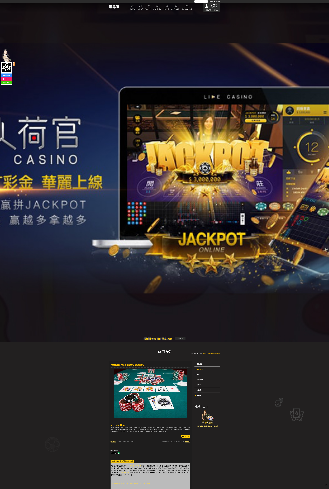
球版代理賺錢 (175, 9)
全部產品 (198, 364)
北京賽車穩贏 (125, 472)
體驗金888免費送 (187, 9)
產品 (195, 353)
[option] (150, 393)
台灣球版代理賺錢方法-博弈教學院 (207, 426)
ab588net (7, 79)
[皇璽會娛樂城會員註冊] (118, 6)
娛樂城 (197, 390)
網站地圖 (218, 1)
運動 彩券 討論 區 (135, 466)
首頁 (192, 353)
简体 (212, 1)
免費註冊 (214, 7)
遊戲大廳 (132, 9)
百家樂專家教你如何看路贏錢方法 (123, 441)
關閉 (14, 64)
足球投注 (166, 9)
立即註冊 (180, 338)
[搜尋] (207, 1)
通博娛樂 (7, 75)
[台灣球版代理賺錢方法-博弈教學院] (207, 417)
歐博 (196, 374)
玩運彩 (197, 385)
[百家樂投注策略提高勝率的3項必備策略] (150, 393)
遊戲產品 (148, 9)
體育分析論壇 (157, 9)
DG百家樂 (199, 353)
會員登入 (214, 5)
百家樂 (197, 395)
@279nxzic (7, 82)
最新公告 (140, 9)
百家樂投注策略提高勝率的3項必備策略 (122, 461)
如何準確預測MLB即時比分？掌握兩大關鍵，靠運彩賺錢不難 (130, 483)
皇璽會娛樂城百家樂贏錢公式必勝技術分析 (175, 441)
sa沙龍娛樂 (198, 379)
